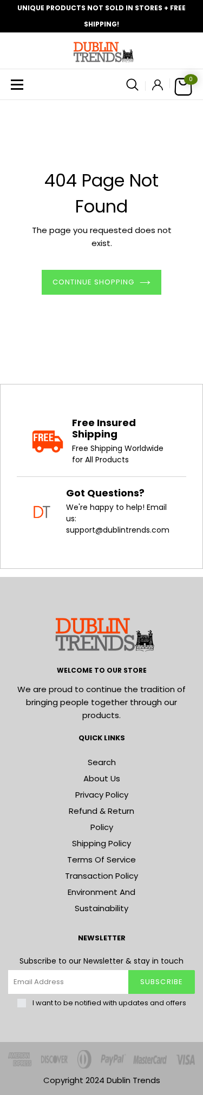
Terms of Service (101, 859)
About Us (101, 778)
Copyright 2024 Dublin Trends (101, 1080)
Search (102, 762)
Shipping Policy (101, 843)
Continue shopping (94, 282)
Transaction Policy (101, 875)
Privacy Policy (101, 794)
